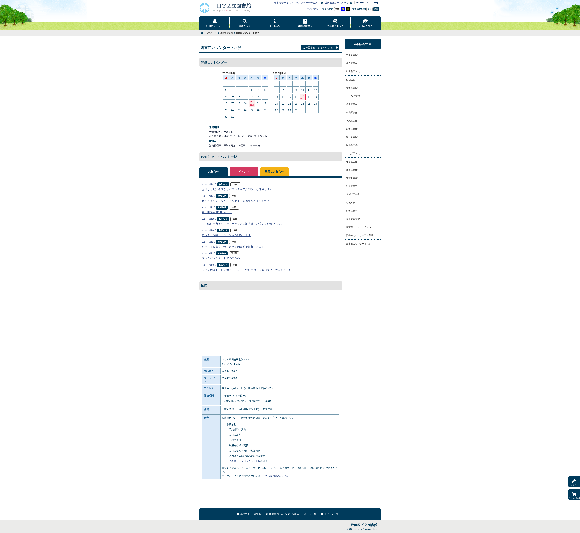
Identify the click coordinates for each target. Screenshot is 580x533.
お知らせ (213, 171)
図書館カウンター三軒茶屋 (359, 235)
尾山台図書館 (353, 145)
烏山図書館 (352, 112)
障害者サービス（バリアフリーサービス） (297, 2)
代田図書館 (352, 104)
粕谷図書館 (352, 161)
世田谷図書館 (353, 71)
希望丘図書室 (353, 194)
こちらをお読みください (276, 476)
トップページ (210, 33)
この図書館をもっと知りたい (318, 47)
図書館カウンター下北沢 (358, 243)
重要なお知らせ (274, 171)
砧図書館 (350, 79)
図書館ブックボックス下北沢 (244, 461)
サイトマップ (331, 514)
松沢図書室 (352, 211)
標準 (337, 9)
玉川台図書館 (353, 96)
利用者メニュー (214, 26)
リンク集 (311, 514)
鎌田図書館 (352, 169)
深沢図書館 (352, 129)
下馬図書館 (352, 120)
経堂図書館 (352, 178)
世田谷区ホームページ (337, 2)
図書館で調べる (335, 26)
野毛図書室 (352, 202)
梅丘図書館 (352, 63)
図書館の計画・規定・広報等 (284, 514)
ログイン (574, 485)
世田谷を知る (365, 26)
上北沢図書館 (353, 153)
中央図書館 (352, 55)
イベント (243, 171)
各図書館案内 (305, 26)
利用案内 (275, 26)
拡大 (370, 9)
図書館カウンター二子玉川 (359, 227)
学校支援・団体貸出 (250, 514)
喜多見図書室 (353, 219)
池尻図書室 (352, 186)
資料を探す (245, 26)
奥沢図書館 (352, 88)
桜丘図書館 (352, 137)
